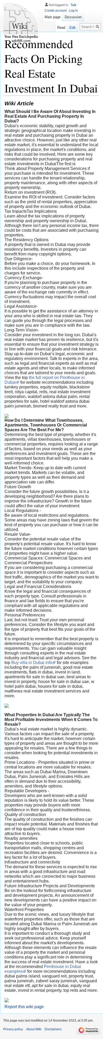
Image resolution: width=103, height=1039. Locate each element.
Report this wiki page (24, 1006)
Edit (72, 28)
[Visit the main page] (21, 21)
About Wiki (33, 1029)
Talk (73, 5)
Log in (73, 10)
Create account (56, 10)
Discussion (73, 17)
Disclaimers (53, 1029)
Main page (52, 17)
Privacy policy (13, 1029)
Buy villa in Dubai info (31, 662)
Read (61, 28)
